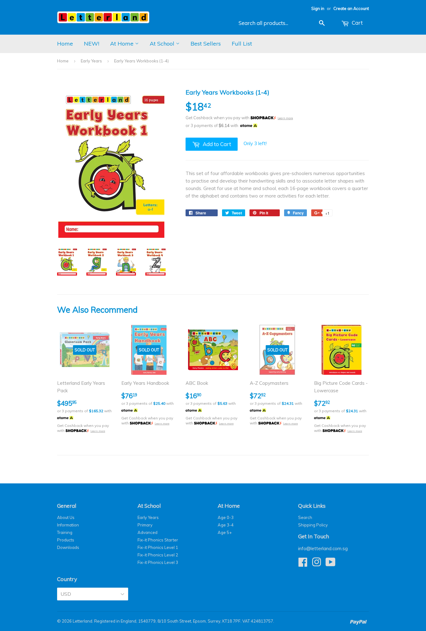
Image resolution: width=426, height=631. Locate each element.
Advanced (147, 532)
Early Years (91, 60)
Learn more (285, 118)
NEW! (91, 43)
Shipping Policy (313, 524)
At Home (122, 43)
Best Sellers (206, 43)
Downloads (68, 547)
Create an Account (351, 8)
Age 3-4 (226, 524)
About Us (66, 517)
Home (65, 43)
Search (305, 517)
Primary (145, 524)
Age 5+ (225, 532)
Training (64, 532)
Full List (242, 43)
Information (68, 524)
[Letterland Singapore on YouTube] (331, 564)
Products (65, 539)
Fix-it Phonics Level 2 (158, 554)
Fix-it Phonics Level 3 (158, 562)
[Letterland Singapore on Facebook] (302, 564)
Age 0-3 (226, 517)
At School (163, 43)
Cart (357, 22)
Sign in (317, 8)
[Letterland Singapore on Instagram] (316, 564)
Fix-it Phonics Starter (158, 539)
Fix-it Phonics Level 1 (158, 547)
